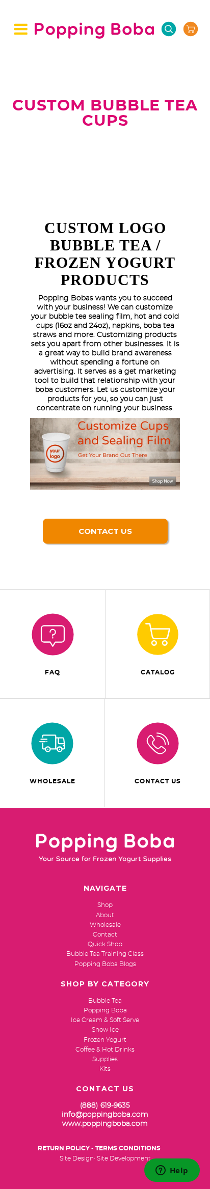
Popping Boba (105, 1010)
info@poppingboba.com (105, 1114)
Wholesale (52, 781)
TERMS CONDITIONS (128, 1148)
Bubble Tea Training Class (105, 954)
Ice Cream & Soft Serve (105, 1020)
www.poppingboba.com (105, 1123)
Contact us (105, 531)
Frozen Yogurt (105, 1040)
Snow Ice (105, 1030)
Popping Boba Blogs (105, 964)
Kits (105, 1069)
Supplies (105, 1059)
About (105, 915)
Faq (52, 672)
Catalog (158, 672)
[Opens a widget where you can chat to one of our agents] (172, 1171)
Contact (105, 934)
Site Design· (77, 1158)
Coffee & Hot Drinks (105, 1049)
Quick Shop (105, 944)
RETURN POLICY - (66, 1148)
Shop (105, 905)
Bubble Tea (105, 1001)
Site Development (124, 1158)
